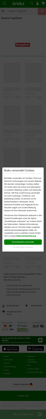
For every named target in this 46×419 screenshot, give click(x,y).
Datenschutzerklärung (26, 236)
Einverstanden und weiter (23, 242)
